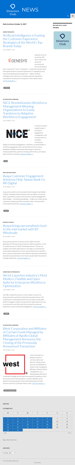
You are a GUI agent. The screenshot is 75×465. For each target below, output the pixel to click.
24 (18, 427)
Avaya (6, 210)
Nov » (70, 433)
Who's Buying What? (9, 172)
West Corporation (10, 390)
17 (18, 424)
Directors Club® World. (13, 461)
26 (37, 427)
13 (47, 421)
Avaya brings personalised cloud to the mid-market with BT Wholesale (24, 229)
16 (8, 424)
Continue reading (10, 81)
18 (27, 424)
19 (37, 424)
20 (47, 424)
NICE (6, 161)
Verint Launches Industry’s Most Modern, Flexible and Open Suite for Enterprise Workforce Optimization (25, 280)
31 (18, 430)
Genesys (7, 87)
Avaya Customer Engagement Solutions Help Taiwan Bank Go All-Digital (24, 179)
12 (37, 421)
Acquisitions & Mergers (10, 99)
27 (47, 427)
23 (8, 427)
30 (8, 430)
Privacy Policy (37, 462)
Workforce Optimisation (11, 272)
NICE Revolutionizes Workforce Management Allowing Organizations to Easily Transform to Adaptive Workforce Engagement (25, 110)
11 (27, 421)
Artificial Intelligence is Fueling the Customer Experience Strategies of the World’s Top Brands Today (24, 40)
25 (27, 427)
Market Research (8, 32)
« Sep (4, 433)
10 (18, 421)
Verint (6, 313)
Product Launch (8, 222)
